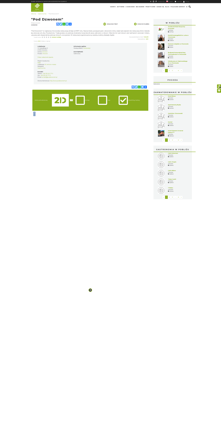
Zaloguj (187, 1)
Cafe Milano (172, 181)
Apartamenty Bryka (174, 115)
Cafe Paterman (173, 164)
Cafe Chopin (172, 173)
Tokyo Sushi (172, 190)
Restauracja (86, 48)
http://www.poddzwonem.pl (58, 81)
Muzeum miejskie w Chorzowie (178, 44)
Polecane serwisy (178, 6)
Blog (167, 6)
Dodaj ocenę (56, 37)
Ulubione (179, 1)
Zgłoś (146, 37)
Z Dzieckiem (130, 6)
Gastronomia (41, 68)
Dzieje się (160, 6)
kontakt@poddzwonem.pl (49, 77)
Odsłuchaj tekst (112, 24)
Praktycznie (150, 6)
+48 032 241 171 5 (48, 73)
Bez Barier (140, 6)
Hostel (170, 133)
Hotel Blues (172, 107)
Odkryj (113, 6)
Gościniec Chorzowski (175, 124)
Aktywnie (120, 6)
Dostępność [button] (161, 1)
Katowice (172, 89)
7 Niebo (170, 198)
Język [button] (171, 1)
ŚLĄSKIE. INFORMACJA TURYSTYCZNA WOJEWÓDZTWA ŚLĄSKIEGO (49, 1)
